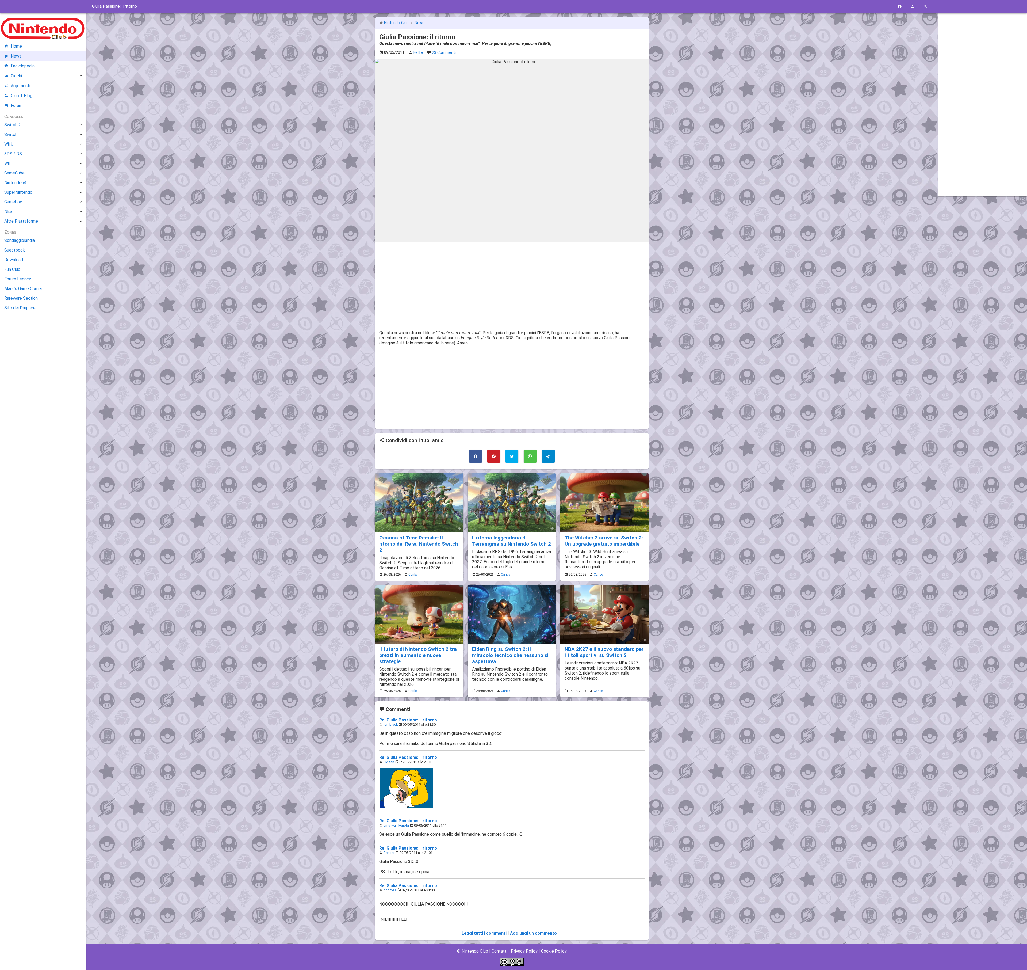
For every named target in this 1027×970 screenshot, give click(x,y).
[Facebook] (899, 6)
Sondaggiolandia (19, 240)
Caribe (412, 574)
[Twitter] (511, 456)
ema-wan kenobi (396, 825)
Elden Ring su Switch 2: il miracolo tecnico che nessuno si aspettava (510, 655)
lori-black (391, 724)
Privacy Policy (524, 951)
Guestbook (14, 250)
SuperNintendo (18, 192)
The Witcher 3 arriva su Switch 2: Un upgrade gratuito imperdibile (604, 541)
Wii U (8, 144)
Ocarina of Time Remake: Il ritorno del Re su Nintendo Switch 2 (418, 544)
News (419, 23)
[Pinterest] (493, 456)
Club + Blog (21, 95)
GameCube (14, 173)
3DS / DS (13, 153)
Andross (390, 890)
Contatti (499, 951)
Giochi (16, 75)
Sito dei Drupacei (20, 307)
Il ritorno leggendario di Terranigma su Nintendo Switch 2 (511, 541)
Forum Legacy (17, 279)
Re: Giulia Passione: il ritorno (408, 719)
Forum (16, 105)
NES (8, 211)
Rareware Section (21, 298)
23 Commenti (444, 52)
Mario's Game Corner (23, 288)
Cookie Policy (554, 951)
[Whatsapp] (530, 456)
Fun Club (12, 269)
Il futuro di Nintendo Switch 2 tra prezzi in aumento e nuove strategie (418, 655)
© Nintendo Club (472, 951)
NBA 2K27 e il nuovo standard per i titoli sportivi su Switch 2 (604, 652)
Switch (10, 134)
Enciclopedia (23, 66)
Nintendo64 (15, 182)
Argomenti (20, 85)
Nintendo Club (396, 23)
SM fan (389, 762)
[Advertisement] (512, 283)
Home (16, 46)
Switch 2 (12, 124)
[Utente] (912, 6)
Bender (389, 853)
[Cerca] (925, 6)
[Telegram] (548, 456)
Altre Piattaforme (21, 221)
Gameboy (13, 201)
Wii (7, 163)
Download (13, 259)
